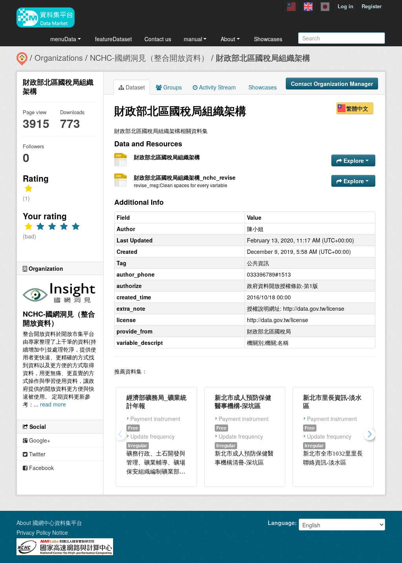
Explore (353, 160)
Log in (345, 6)
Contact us (157, 39)
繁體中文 (357, 108)
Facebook (40, 468)
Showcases (268, 39)
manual (193, 39)
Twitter (36, 454)
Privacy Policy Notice (42, 532)
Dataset (134, 87)
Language (281, 523)
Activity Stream (216, 87)
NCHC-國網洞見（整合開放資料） (149, 57)
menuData (63, 39)
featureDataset (113, 39)
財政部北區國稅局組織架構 (263, 57)
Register (372, 6)
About (228, 39)
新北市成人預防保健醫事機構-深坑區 (243, 401)
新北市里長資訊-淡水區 (332, 401)
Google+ (38, 440)
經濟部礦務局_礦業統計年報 (156, 401)
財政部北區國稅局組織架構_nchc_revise (185, 177)
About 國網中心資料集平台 (49, 523)
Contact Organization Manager (332, 83)
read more (53, 404)
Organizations (59, 57)
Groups (172, 87)
